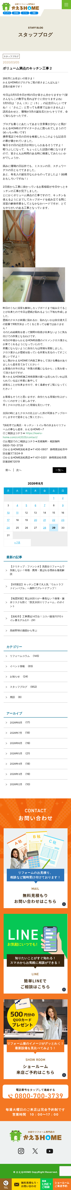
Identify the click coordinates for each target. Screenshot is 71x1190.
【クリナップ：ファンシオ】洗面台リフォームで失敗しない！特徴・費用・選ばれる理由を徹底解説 (37, 570)
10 (8, 512)
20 (35, 520)
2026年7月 (16, 732)
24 (8, 527)
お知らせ (15, 676)
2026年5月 (16, 753)
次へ (18, 470)
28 (44, 527)
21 (44, 520)
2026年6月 (16, 743)
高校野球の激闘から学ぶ (23, 630)
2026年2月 (16, 784)
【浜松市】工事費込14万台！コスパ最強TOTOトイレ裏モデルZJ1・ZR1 (37, 618)
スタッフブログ (18, 686)
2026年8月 (16, 722)
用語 (12, 697)
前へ (8, 470)
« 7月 (17, 542)
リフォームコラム (20, 656)
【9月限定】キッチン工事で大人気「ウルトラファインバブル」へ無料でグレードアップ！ (36, 586)
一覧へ (59, 470)
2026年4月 (16, 763)
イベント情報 (17, 666)
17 (8, 520)
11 (17, 512)
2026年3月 (16, 774)
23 (62, 520)
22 (53, 520)
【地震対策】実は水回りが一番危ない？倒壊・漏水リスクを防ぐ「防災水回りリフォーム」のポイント (37, 602)
